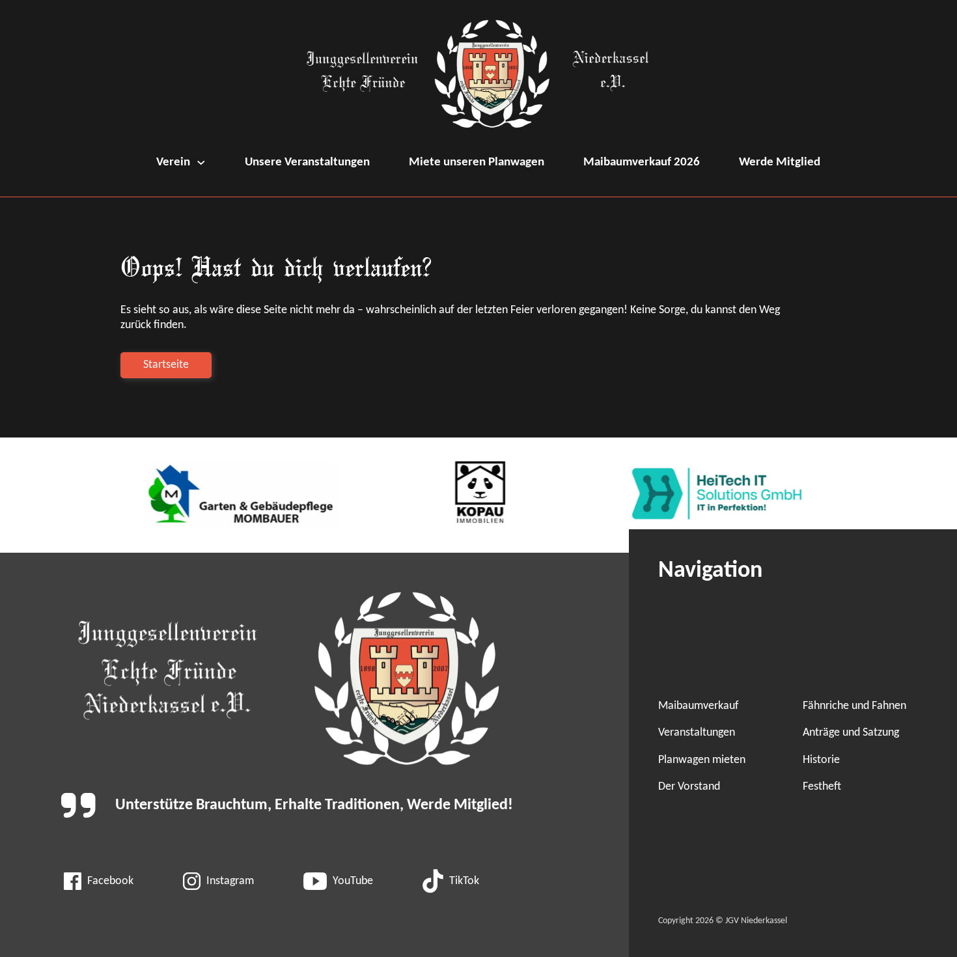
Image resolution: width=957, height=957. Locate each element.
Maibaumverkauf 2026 (641, 162)
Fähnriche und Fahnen (854, 706)
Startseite (166, 365)
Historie (821, 760)
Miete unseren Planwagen (476, 162)
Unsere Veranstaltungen (307, 162)
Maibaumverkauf (698, 706)
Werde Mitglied (779, 162)
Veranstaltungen (696, 733)
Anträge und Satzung (851, 733)
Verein (173, 162)
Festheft (822, 787)
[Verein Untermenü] (201, 162)
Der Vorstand (689, 787)
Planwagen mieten (701, 760)
